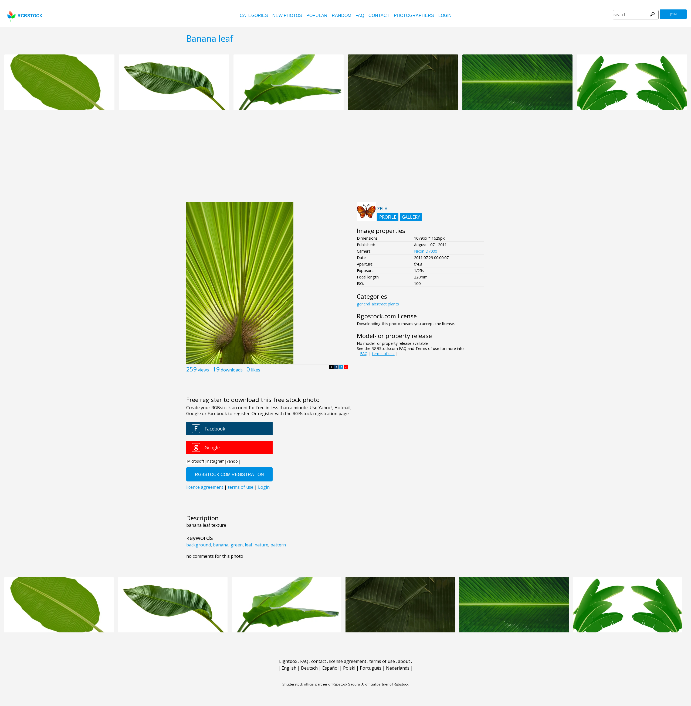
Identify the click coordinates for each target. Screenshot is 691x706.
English (289, 668)
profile (387, 217)
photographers (414, 15)
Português (370, 668)
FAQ (359, 15)
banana (220, 545)
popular (316, 15)
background (198, 545)
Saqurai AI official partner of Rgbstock (378, 684)
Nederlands (397, 668)
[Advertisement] (345, 159)
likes (255, 370)
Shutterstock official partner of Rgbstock (314, 684)
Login (445, 15)
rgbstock (30, 15)
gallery (411, 217)
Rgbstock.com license (387, 316)
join (673, 14)
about (404, 661)
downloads (232, 370)
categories (254, 15)
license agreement (347, 661)
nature (261, 545)
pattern (278, 545)
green (237, 545)
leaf (248, 545)
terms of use (383, 353)
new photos (287, 15)
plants (393, 303)
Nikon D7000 (425, 251)
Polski (349, 668)
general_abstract (372, 303)
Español (330, 668)
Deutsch (309, 668)
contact (378, 15)
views (203, 370)
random (341, 15)
